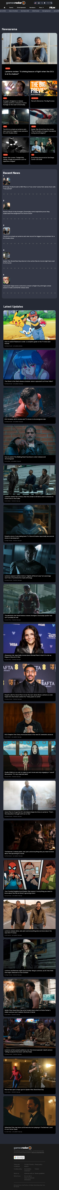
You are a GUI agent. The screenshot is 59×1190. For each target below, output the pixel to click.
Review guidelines (39, 1173)
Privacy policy (38, 1164)
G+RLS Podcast (35, 10)
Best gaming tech (46, 10)
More (40, 7)
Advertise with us (29, 1173)
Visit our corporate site (37, 1152)
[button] (49, 3)
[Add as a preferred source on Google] (19, 1157)
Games (11, 7)
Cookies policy (18, 1169)
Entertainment (21, 7)
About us (16, 1173)
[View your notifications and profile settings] (44, 2)
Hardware (32, 7)
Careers (37, 1169)
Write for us (17, 1176)
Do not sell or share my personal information (29, 1177)
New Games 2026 (25, 10)
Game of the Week (13, 10)
